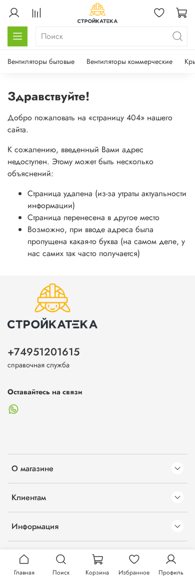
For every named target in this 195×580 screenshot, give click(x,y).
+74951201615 (44, 351)
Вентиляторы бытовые (41, 61)
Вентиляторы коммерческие (129, 61)
